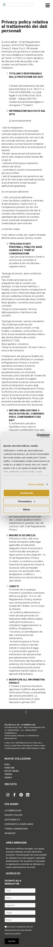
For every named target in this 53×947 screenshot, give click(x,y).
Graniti (8, 777)
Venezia (8, 774)
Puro (7, 764)
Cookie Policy (16, 745)
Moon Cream (11, 770)
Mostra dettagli (36, 484)
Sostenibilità (12, 819)
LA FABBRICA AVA (12, 810)
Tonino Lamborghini (16, 829)
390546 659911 (13, 730)
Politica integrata (32, 748)
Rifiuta (26, 509)
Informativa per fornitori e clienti (33, 745)
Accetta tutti (26, 493)
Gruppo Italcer (13, 815)
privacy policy (14, 934)
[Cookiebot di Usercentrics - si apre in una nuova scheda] (37, 436)
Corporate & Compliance (18, 824)
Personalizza (25, 501)
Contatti (42, 748)
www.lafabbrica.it (15, 54)
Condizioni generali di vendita (14, 748)
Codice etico (37, 743)
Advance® (9, 833)
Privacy (7, 745)
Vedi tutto (10, 784)
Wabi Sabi (9, 767)
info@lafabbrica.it (10, 733)
